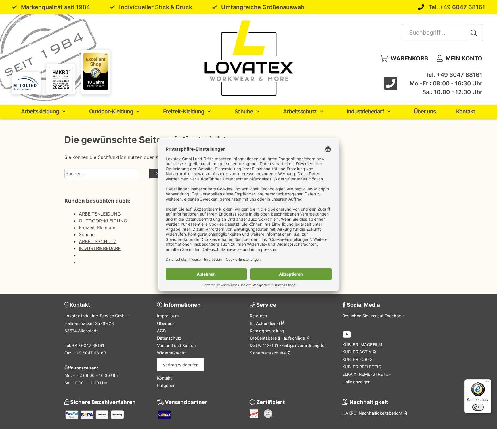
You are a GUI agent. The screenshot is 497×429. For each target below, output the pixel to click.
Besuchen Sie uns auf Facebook (373, 315)
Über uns (425, 111)
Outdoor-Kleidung (111, 111)
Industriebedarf (365, 111)
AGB (161, 330)
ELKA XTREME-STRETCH (366, 374)
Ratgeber (166, 385)
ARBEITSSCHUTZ (97, 241)
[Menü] (487, 382)
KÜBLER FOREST (358, 359)
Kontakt (465, 111)
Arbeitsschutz (300, 111)
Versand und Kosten (176, 345)
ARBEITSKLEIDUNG (100, 214)
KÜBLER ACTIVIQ (359, 351)
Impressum (168, 315)
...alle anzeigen (356, 381)
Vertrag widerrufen (180, 364)
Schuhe (243, 111)
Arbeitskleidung (40, 111)
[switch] (478, 407)
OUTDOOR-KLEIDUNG (103, 221)
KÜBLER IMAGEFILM (362, 344)
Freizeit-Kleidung (183, 111)
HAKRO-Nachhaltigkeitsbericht (373, 413)
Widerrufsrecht (171, 352)
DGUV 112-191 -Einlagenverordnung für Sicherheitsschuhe (288, 349)
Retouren (258, 315)
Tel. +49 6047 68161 (456, 7)
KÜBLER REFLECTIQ (361, 366)
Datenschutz (169, 337)
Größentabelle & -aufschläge (278, 337)
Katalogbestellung (267, 330)
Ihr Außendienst (265, 323)
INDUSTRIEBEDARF (100, 248)
